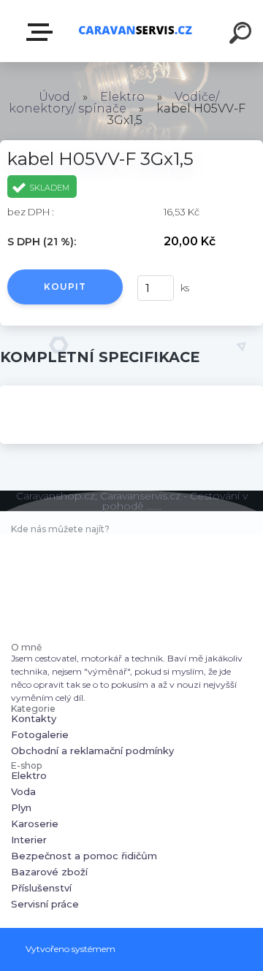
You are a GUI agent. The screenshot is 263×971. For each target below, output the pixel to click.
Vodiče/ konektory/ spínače (114, 102)
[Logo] (135, 31)
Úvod (54, 97)
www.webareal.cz (162, 949)
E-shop (42, 32)
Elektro (122, 97)
